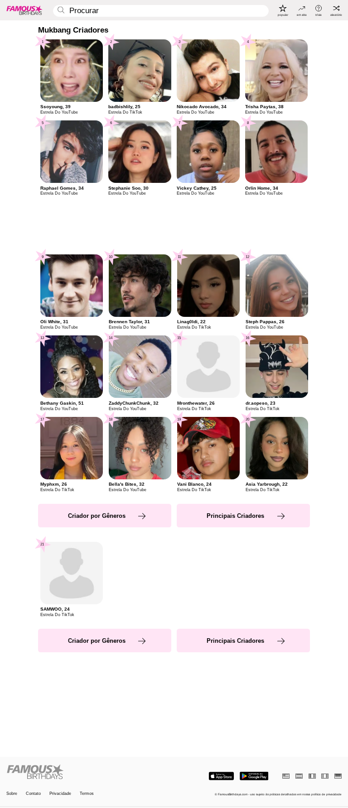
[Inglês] (286, 776)
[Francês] (312, 776)
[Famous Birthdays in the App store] (221, 776)
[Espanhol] (299, 776)
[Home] (88, 772)
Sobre (11, 794)
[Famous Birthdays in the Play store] (254, 776)
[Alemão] (338, 776)
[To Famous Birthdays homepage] (24, 10)
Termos (87, 794)
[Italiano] (325, 776)
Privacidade (60, 794)
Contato (33, 794)
